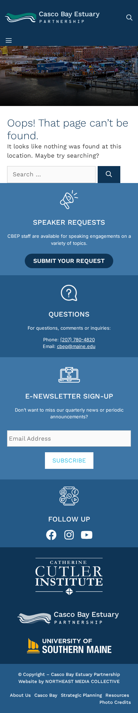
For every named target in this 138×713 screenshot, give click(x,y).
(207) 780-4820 (77, 339)
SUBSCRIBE (69, 460)
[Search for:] (52, 174)
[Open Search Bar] (129, 17)
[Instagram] (69, 535)
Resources (117, 695)
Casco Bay (45, 695)
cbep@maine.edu (76, 346)
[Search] (109, 174)
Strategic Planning (81, 695)
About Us (20, 695)
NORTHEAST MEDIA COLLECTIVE (82, 681)
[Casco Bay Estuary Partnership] (53, 17)
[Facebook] (51, 535)
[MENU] (10, 40)
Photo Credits (115, 702)
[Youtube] (86, 535)
